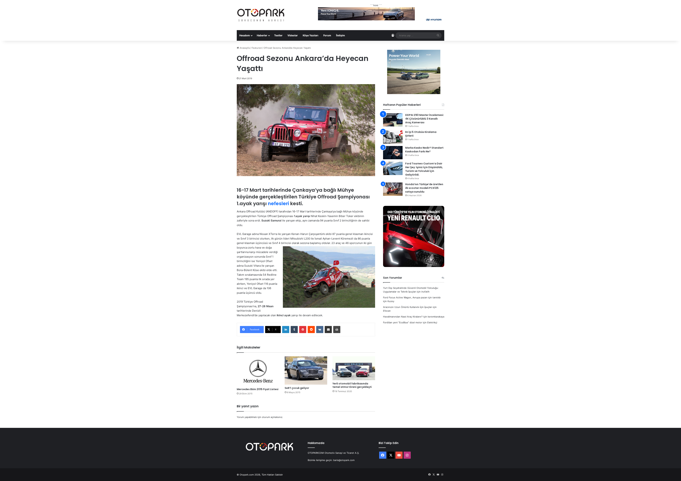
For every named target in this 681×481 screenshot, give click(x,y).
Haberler (262, 35)
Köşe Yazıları (310, 35)
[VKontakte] (319, 329)
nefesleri (278, 203)
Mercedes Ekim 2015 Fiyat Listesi (257, 389)
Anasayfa (244, 47)
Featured (257, 47)
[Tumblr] (294, 329)
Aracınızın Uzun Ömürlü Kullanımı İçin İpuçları (407, 307)
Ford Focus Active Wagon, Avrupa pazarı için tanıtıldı (412, 297)
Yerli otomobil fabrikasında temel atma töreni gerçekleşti (352, 385)
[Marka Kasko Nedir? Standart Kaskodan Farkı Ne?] (393, 152)
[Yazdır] (336, 329)
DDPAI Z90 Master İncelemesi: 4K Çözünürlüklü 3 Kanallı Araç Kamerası (424, 118)
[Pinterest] (302, 329)
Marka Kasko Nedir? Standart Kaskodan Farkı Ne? (424, 149)
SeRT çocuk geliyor (297, 388)
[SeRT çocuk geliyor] (306, 370)
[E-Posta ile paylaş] (328, 329)
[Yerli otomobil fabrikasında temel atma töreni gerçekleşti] (354, 368)
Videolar (292, 35)
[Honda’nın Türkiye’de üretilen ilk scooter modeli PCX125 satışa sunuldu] (393, 189)
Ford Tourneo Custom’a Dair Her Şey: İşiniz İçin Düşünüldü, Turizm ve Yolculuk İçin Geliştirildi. (424, 169)
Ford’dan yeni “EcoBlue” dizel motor (402, 322)
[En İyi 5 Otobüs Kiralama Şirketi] (393, 137)
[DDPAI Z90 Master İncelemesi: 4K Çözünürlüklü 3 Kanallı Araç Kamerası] (393, 119)
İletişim (340, 35)
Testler (278, 35)
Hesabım (244, 35)
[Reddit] (311, 329)
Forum (327, 35)
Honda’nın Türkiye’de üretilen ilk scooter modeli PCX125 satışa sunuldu (424, 187)
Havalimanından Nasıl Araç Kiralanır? (403, 316)
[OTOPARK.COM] (261, 15)
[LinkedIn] (285, 329)
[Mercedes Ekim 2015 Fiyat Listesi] (258, 371)
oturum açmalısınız (272, 417)
